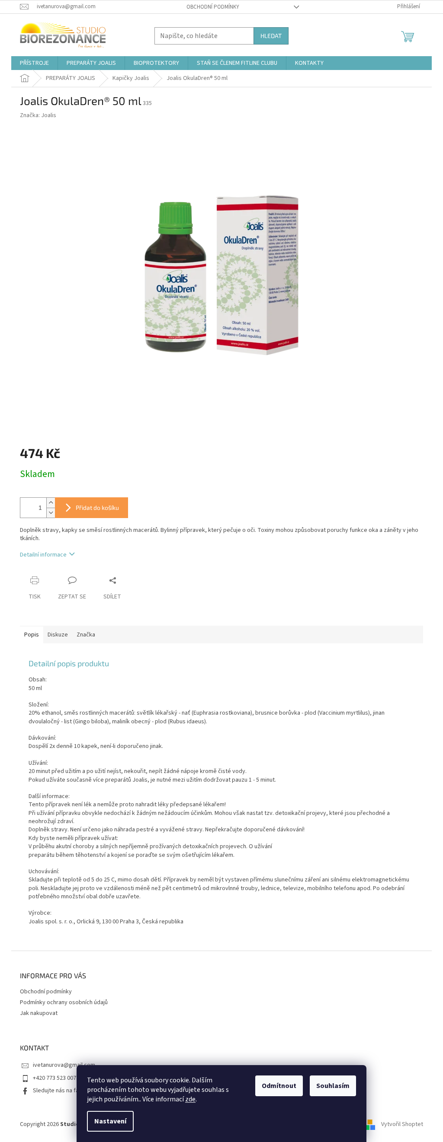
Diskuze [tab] (58, 634)
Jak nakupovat (39, 1013)
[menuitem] (34, 63)
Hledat (271, 35)
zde (190, 1099)
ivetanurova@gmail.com (64, 1065)
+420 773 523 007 (54, 1078)
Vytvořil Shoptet (402, 1124)
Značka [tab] (86, 634)
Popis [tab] (31, 634)
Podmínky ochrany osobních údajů (64, 1002)
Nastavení (110, 1121)
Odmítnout (279, 1086)
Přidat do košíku (97, 507)
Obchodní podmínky (212, 7)
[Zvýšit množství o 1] (50, 503)
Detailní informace (43, 554)
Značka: (38, 115)
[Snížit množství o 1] (50, 513)
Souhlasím (333, 1086)
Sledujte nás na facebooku (67, 1090)
